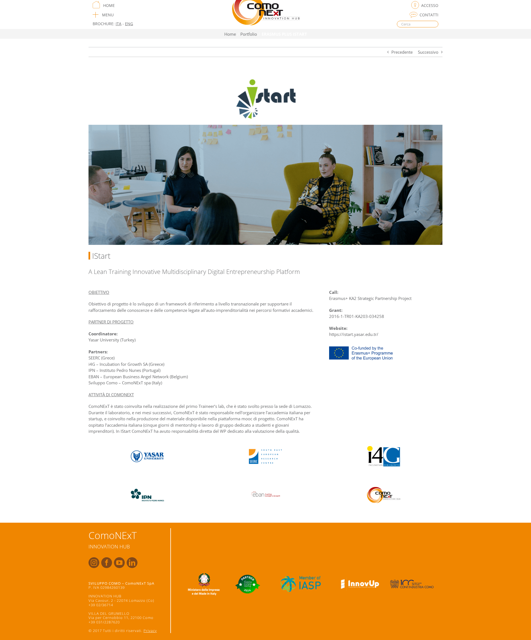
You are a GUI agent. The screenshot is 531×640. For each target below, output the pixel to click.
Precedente (402, 52)
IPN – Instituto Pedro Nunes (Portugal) (124, 370)
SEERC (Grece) (101, 358)
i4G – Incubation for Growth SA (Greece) (126, 364)
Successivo (428, 52)
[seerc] (265, 447)
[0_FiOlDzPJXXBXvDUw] (265, 486)
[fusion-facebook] (106, 562)
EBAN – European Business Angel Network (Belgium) (138, 376)
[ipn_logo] (147, 486)
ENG (129, 23)
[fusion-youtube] (119, 562)
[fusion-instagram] (93, 562)
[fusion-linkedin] (132, 562)
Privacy (150, 630)
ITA (118, 23)
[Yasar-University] (147, 447)
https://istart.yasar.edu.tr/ (353, 334)
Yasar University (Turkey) (112, 340)
